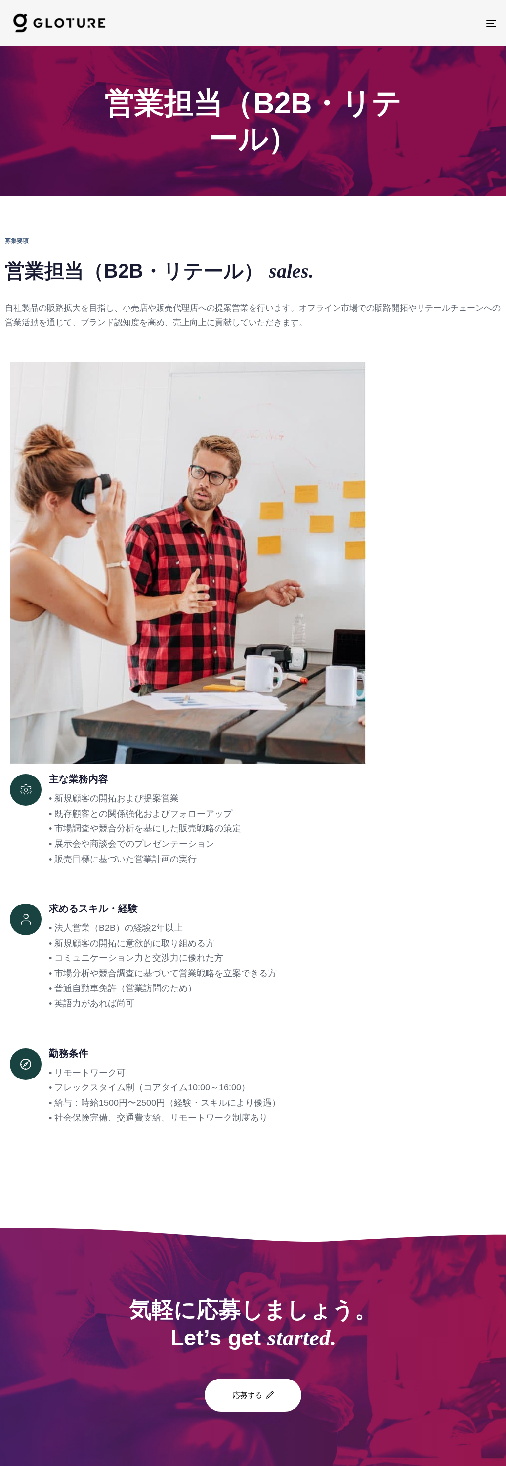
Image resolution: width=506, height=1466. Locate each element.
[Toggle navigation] (415, 23)
